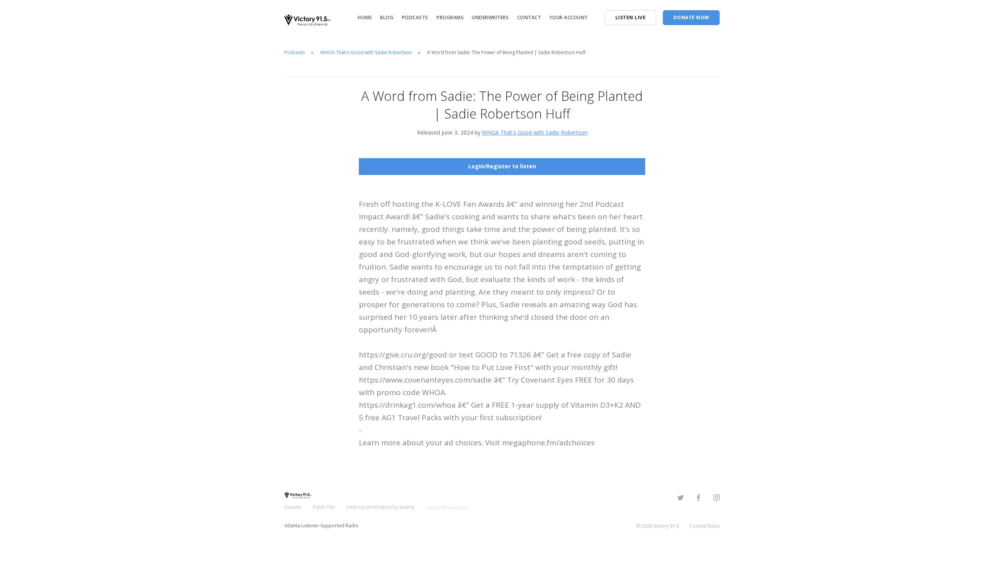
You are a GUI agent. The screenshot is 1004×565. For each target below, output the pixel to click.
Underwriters (490, 17)
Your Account (568, 17)
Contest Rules (704, 526)
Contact (529, 17)
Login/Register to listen (502, 166)
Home (365, 17)
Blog (386, 17)
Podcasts (415, 17)
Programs (450, 17)
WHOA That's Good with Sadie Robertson (366, 52)
